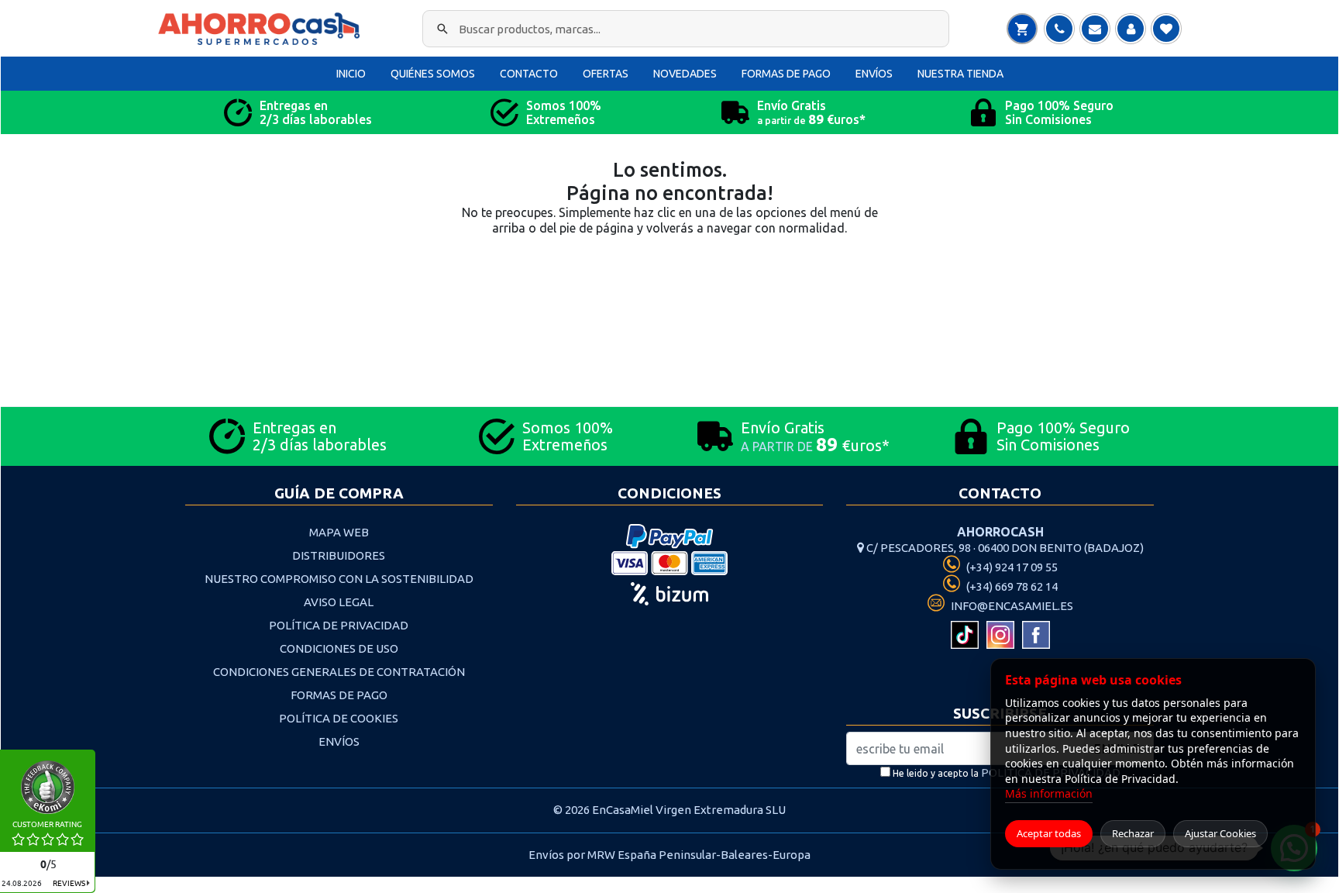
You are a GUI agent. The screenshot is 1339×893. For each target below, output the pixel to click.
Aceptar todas (1049, 833)
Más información (1049, 793)
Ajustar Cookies (1220, 833)
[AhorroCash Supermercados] (262, 28)
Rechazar (1133, 833)
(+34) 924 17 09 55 (1011, 567)
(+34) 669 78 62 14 (1011, 586)
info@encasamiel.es (1010, 605)
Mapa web (339, 532)
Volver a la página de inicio (669, 283)
